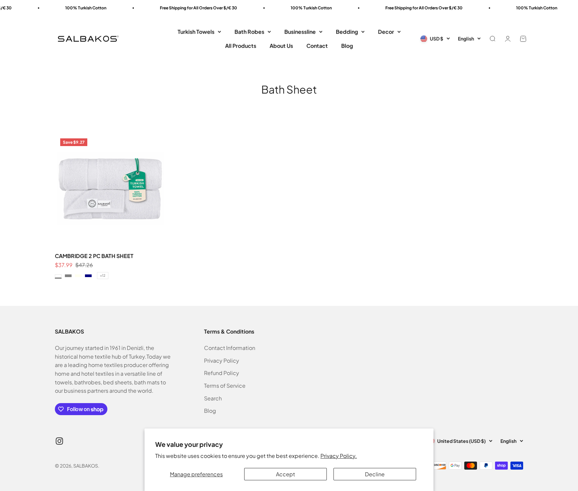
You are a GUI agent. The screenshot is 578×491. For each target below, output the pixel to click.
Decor (386, 31)
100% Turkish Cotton (74, 7)
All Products (240, 45)
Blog (347, 45)
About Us (281, 45)
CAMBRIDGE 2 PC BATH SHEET (94, 255)
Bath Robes (249, 31)
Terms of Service (225, 385)
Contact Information (229, 347)
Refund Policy (221, 372)
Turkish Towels (196, 31)
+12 (102, 275)
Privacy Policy (221, 360)
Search (213, 398)
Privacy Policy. (338, 455)
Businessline (300, 31)
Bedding (347, 31)
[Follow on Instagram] (59, 441)
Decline (375, 474)
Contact (317, 45)
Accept (285, 474)
